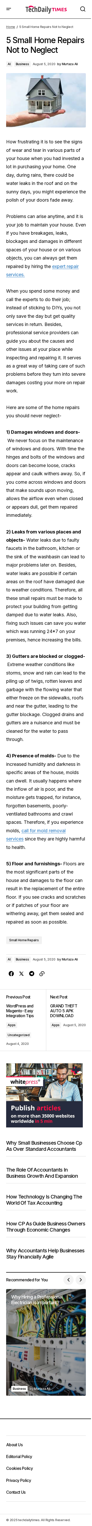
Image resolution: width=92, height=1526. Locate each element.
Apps (12, 1025)
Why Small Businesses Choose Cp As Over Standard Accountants (44, 1146)
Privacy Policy (18, 1480)
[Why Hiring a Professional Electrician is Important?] (46, 1342)
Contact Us (16, 1492)
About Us (14, 1444)
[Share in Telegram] (32, 974)
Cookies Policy (19, 1468)
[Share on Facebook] (11, 974)
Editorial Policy (19, 1456)
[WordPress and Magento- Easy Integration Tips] (26, 1020)
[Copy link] (42, 974)
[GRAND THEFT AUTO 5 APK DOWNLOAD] (66, 1020)
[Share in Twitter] (21, 974)
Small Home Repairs (24, 940)
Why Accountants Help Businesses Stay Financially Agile (45, 1253)
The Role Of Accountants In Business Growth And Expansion (42, 1173)
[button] (9, 9)
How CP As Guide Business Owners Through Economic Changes (45, 1227)
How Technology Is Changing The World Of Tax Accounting (44, 1200)
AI (9, 64)
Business (22, 64)
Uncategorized (19, 1035)
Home (10, 27)
